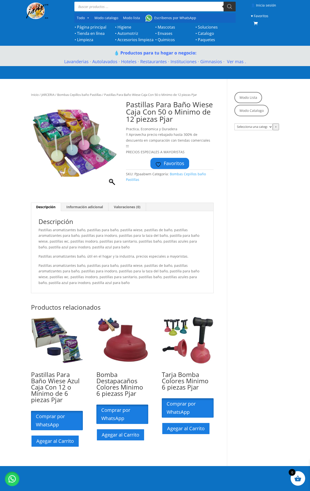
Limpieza (85, 39)
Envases (165, 33)
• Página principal (90, 27)
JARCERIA (47, 94)
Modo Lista (248, 97)
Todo (81, 17)
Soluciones (208, 27)
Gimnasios (211, 61)
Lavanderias (76, 61)
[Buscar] (230, 6)
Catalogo (206, 33)
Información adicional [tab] (84, 207)
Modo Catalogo (252, 110)
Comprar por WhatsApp (50, 420)
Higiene (124, 27)
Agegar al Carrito (55, 441)
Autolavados (104, 61)
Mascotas (166, 27)
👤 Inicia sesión (263, 5)
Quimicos (166, 39)
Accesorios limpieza (135, 39)
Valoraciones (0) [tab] (127, 207)
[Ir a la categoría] (276, 126)
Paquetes (206, 39)
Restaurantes (153, 61)
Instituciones (183, 61)
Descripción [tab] (45, 207)
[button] (12, 479)
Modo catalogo (106, 17)
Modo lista (131, 17)
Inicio (35, 94)
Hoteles (129, 61)
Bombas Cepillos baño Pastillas (79, 94)
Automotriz (127, 33)
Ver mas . (236, 61)
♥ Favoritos (259, 16)
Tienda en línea (91, 33)
